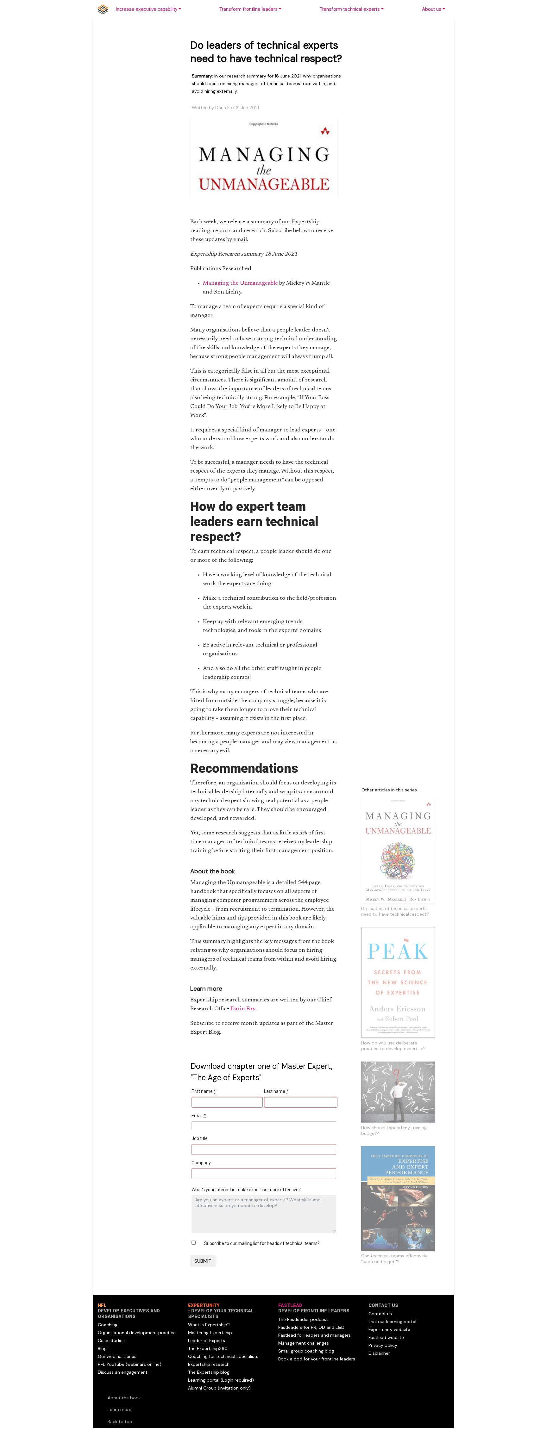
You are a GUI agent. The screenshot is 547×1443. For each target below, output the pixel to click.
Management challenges (303, 1343)
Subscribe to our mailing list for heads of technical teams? (262, 1243)
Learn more (119, 1409)
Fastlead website (386, 1337)
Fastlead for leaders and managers (314, 1335)
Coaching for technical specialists (223, 1356)
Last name (276, 1091)
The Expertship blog (208, 1372)
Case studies (111, 1340)
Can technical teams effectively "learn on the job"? (394, 1258)
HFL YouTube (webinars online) (129, 1364)
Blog (102, 1348)
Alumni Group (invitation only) (219, 1388)
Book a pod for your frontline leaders (316, 1359)
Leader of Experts (206, 1340)
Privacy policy (382, 1345)
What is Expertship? (209, 1325)
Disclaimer (379, 1353)
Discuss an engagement (123, 1372)
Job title (200, 1138)
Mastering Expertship (210, 1332)
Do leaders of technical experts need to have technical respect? (395, 911)
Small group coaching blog (306, 1351)
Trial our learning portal (392, 1321)
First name (204, 1091)
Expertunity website (389, 1329)
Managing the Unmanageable (240, 283)
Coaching (107, 1325)
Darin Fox (242, 1009)
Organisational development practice (137, 1332)
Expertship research (208, 1364)
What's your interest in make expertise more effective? (246, 1189)
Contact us (380, 1313)
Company (201, 1162)
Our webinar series (117, 1356)
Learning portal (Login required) (221, 1380)
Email (199, 1115)
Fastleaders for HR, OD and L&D (311, 1327)
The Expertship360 (208, 1348)
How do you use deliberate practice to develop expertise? (393, 1045)
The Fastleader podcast (303, 1319)
